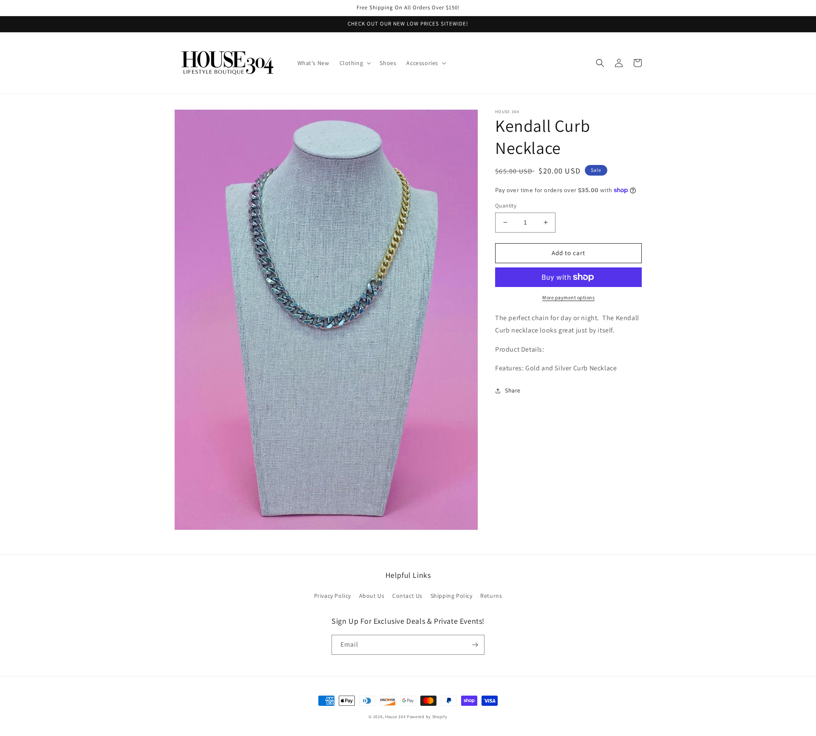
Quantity (505, 205)
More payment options (568, 297)
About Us (372, 596)
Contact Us (407, 596)
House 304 (395, 716)
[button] (354, 63)
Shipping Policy (452, 596)
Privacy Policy (332, 596)
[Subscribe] (474, 645)
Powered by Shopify (427, 716)
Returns (491, 596)
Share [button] (513, 390)
